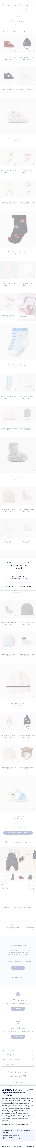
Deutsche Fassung (25, 586)
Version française (10, 586)
